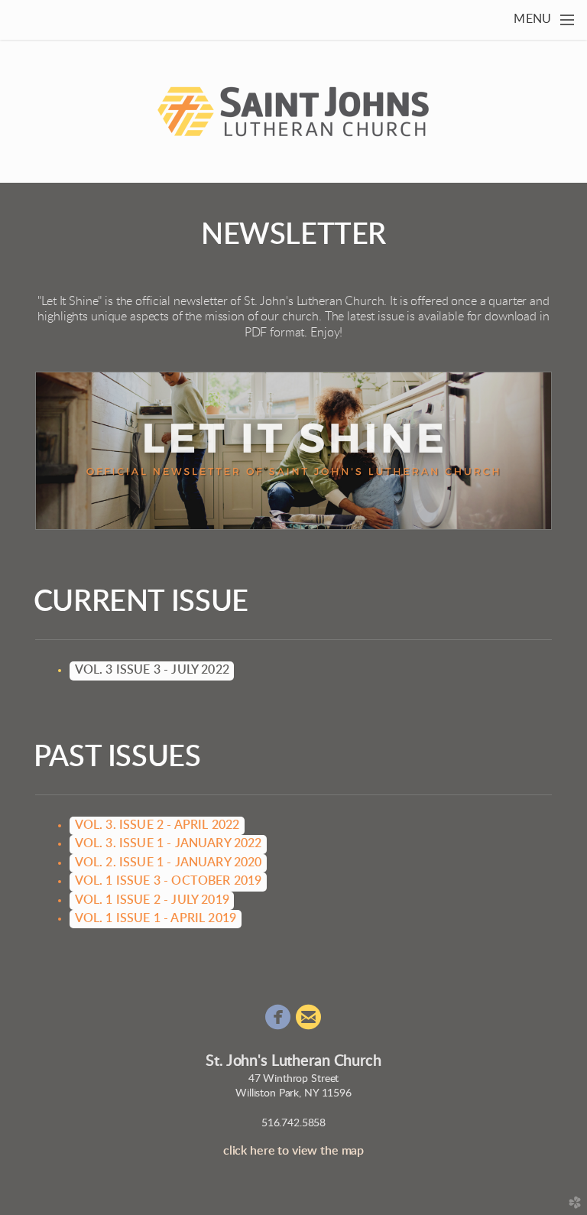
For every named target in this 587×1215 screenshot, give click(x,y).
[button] (152, 670)
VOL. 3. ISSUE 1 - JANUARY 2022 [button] (168, 843)
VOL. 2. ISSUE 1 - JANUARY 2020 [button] (168, 862)
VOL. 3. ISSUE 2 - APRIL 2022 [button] (157, 825)
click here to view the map (293, 1151)
